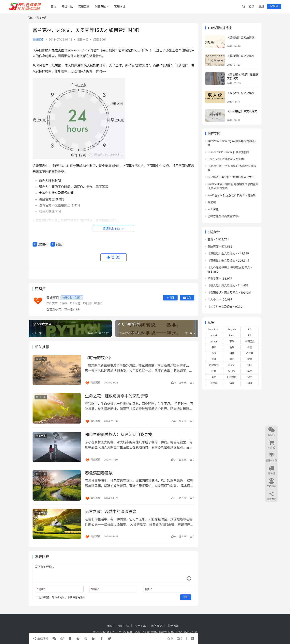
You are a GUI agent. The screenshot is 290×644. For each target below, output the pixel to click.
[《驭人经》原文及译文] (215, 97)
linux (231, 335)
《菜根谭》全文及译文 (240, 55)
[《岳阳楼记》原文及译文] (215, 115)
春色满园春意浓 (99, 473)
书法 (213, 347)
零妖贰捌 (38, 39)
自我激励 (232, 377)
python (214, 341)
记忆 (249, 377)
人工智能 (213, 209)
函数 (231, 347)
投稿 (275, 6)
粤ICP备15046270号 (184, 632)
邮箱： (95, 589)
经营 (213, 371)
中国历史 (249, 341)
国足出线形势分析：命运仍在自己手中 (231, 177)
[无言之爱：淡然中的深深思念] (57, 524)
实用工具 (83, 6)
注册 (261, 6)
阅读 (59, 244)
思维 (213, 359)
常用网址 (119, 6)
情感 (231, 359)
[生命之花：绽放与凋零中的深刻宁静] (57, 408)
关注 (172, 297)
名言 (249, 347)
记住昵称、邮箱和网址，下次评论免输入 (61, 597)
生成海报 (42, 638)
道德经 (213, 383)
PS (249, 335)
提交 (185, 597)
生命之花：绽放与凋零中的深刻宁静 (116, 396)
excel (214, 335)
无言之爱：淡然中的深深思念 (110, 511)
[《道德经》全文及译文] (215, 41)
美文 (249, 371)
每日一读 (67, 6)
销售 (231, 383)
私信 (188, 297)
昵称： (42, 589)
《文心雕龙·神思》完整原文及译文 (229, 267)
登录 (251, 6)
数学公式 (214, 365)
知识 (249, 365)
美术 (213, 377)
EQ (249, 329)
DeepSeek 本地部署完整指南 (226, 159)
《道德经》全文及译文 (240, 37)
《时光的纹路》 (99, 357)
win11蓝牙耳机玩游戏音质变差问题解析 (232, 195)
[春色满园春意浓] (57, 485)
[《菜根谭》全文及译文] (215, 60)
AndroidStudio (215, 329)
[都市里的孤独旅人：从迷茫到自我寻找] (57, 447)
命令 (213, 353)
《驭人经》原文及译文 (240, 92)
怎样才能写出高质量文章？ (224, 216)
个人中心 (213, 299)
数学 (249, 359)
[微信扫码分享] (54, 638)
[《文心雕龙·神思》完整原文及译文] (215, 78)
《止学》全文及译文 (220, 306)
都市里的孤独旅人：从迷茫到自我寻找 (118, 434)
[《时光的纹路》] (57, 370)
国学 (231, 353)
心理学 (249, 353)
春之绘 (212, 202)
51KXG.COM (149, 632)
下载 (231, 341)
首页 (53, 6)
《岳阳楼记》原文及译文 (242, 111)
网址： (149, 589)
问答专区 (100, 6)
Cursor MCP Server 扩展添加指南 (229, 152)
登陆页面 (213, 246)
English (232, 329)
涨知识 (42, 244)
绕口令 (231, 371)
